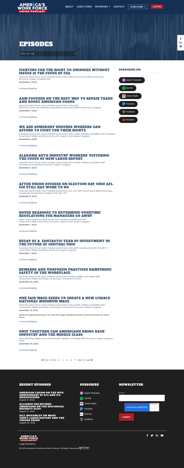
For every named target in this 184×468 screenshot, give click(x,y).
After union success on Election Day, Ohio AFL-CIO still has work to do (66, 185)
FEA (48, 79)
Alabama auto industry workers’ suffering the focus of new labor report (64, 157)
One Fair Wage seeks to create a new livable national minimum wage (64, 299)
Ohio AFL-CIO (60, 193)
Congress (41, 79)
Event (22, 338)
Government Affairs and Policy (89, 77)
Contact (119, 6)
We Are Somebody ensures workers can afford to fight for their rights (59, 128)
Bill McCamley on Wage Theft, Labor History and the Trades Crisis (41, 418)
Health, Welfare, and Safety (87, 134)
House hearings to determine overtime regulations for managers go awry (59, 214)
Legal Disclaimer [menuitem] (27, 444)
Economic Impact (27, 79)
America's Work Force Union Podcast (37, 77)
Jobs (71, 105)
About (69, 6)
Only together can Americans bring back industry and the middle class (62, 333)
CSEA (21, 341)
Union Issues (73, 136)
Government (62, 77)
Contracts (110, 134)
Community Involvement (31, 165)
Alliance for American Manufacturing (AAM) (40, 107)
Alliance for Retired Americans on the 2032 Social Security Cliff (41, 406)
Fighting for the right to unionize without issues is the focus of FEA (64, 71)
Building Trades (33, 338)
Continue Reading (28, 88)
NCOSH (77, 279)
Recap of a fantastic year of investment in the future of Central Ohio (64, 242)
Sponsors (101, 6)
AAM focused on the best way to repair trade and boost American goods (66, 100)
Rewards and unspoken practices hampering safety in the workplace (65, 271)
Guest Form (84, 6)
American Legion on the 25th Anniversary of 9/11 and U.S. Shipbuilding (41, 395)
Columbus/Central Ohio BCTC (93, 248)
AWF (71, 77)
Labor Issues (25, 219)
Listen (157, 6)
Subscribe (137, 7)
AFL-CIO (73, 191)
